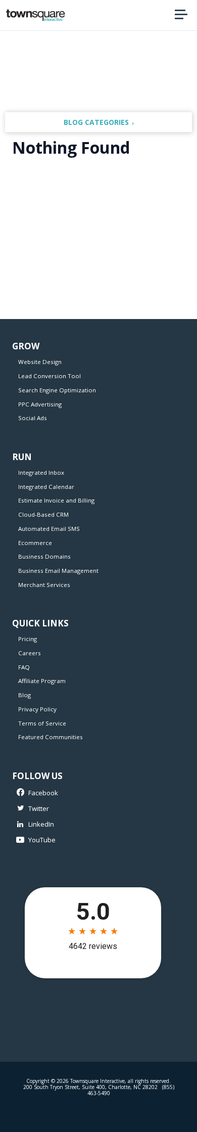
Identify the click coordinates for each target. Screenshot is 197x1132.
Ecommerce (35, 543)
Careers (29, 653)
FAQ (24, 667)
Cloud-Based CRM (43, 514)
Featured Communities (50, 737)
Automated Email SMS (49, 528)
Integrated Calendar (46, 486)
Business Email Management (58, 570)
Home (149, 15)
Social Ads (32, 418)
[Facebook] (93, 793)
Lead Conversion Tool (49, 376)
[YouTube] (93, 840)
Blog (24, 695)
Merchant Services (44, 584)
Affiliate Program (42, 681)
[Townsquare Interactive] (35, 15)
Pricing (27, 639)
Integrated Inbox (41, 472)
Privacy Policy (37, 709)
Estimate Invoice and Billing (56, 500)
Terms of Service (42, 723)
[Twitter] (93, 808)
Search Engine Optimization (57, 390)
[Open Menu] (181, 15)
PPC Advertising (40, 404)
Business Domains (44, 556)
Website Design (40, 362)
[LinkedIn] (93, 824)
